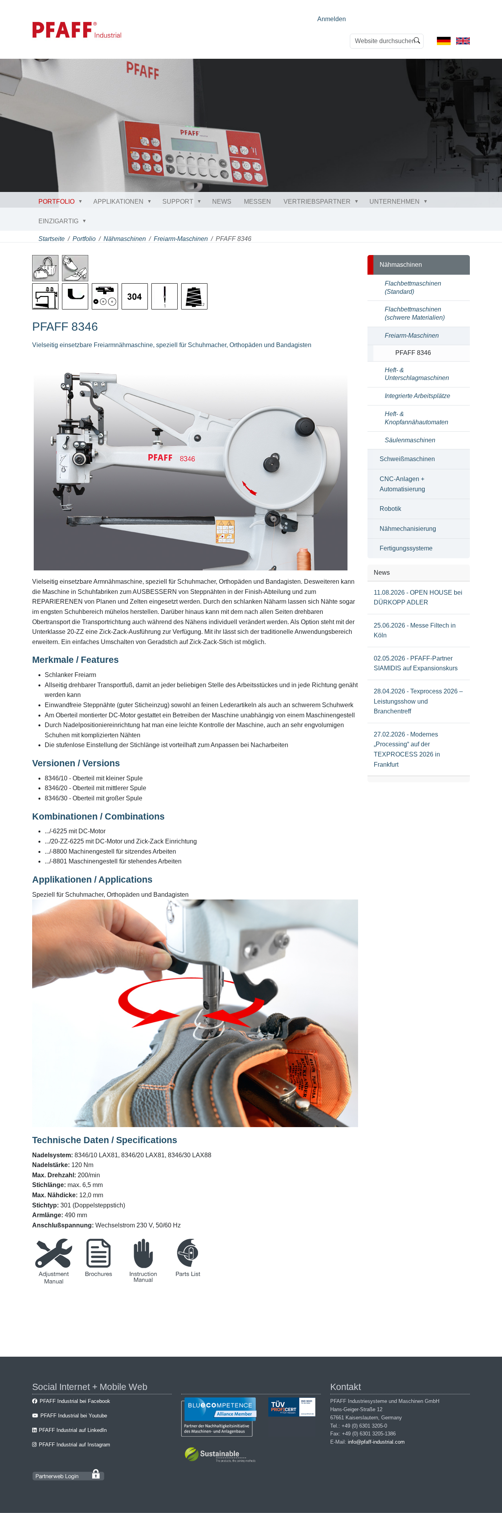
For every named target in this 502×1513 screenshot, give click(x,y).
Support (177, 201)
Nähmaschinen (125, 238)
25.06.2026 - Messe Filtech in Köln (415, 630)
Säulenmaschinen (410, 440)
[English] (463, 40)
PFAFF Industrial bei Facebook (75, 1401)
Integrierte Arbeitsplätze (417, 396)
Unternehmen (394, 201)
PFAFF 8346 (413, 352)
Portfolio (56, 201)
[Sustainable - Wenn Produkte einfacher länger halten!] (221, 1456)
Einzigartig (58, 221)
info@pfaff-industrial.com (376, 1442)
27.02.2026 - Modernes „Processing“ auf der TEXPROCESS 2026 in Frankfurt (407, 749)
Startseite (51, 238)
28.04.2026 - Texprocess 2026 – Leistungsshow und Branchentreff (418, 701)
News (221, 201)
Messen (257, 201)
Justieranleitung (54, 1281)
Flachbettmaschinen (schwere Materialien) (415, 313)
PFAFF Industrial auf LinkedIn (73, 1430)
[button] (82, 201)
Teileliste (188, 1281)
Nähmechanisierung (408, 528)
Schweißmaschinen (407, 459)
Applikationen (118, 201)
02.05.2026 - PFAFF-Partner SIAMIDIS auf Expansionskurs (416, 663)
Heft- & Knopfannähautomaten (416, 418)
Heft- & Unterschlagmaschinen (417, 374)
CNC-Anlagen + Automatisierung (402, 484)
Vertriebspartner (317, 201)
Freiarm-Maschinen (181, 238)
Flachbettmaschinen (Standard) (413, 287)
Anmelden (331, 19)
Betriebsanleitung (143, 1281)
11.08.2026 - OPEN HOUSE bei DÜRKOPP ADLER (418, 597)
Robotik (390, 508)
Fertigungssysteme (406, 548)
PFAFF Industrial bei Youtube (73, 1416)
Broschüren (98, 1281)
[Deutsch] (444, 40)
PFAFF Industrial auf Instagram (74, 1445)
